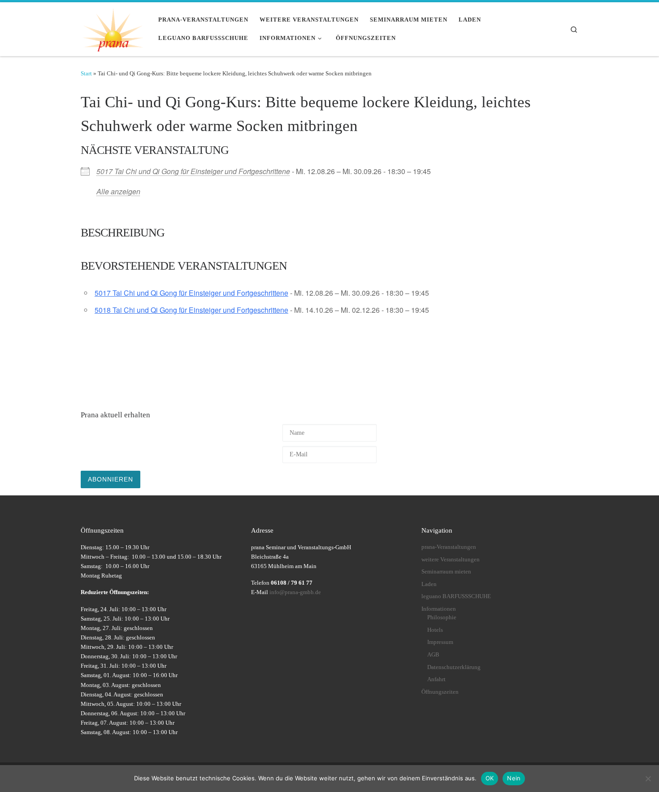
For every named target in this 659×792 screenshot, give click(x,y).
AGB (433, 655)
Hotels (435, 630)
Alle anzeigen (118, 191)
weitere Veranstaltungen (450, 559)
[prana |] (113, 27)
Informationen (438, 609)
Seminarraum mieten (446, 572)
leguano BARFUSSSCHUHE (456, 596)
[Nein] (647, 778)
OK (490, 778)
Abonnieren (110, 479)
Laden (429, 584)
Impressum (440, 642)
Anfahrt (436, 679)
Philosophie (441, 617)
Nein (513, 778)
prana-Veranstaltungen (448, 547)
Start (86, 73)
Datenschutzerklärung (454, 667)
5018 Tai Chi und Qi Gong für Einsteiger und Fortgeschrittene (191, 310)
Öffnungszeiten (440, 692)
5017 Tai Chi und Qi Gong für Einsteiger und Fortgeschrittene (193, 171)
